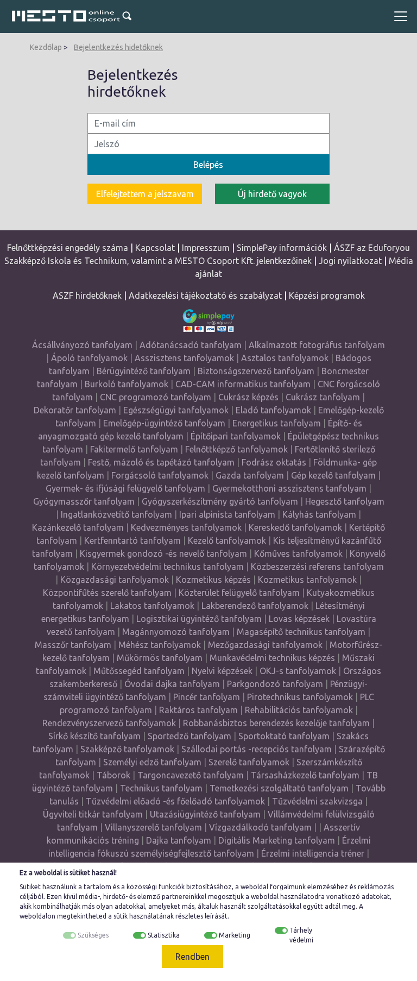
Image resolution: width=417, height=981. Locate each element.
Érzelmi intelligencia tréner (312, 853)
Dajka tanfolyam (178, 840)
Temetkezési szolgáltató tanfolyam (279, 788)
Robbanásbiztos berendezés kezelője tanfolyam (276, 723)
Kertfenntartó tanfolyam (132, 540)
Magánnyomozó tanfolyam (176, 632)
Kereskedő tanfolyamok (295, 527)
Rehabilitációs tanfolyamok (299, 710)
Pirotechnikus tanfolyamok (300, 697)
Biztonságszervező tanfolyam (256, 371)
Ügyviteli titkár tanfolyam (93, 814)
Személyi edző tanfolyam (152, 762)
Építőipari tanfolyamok (236, 436)
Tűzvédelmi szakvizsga (317, 801)
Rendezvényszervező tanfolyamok (109, 723)
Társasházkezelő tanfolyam (306, 775)
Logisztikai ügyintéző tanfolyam (199, 619)
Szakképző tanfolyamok (127, 749)
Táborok (113, 775)
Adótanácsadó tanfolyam (191, 345)
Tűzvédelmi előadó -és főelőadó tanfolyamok (175, 801)
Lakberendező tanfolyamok (254, 606)
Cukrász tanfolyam (323, 397)
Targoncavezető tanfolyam (190, 775)
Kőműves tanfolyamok (298, 553)
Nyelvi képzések (222, 671)
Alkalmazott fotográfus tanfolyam (317, 345)
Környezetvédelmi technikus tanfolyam (167, 566)
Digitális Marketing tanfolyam (276, 840)
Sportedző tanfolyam (189, 736)
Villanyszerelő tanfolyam (153, 827)
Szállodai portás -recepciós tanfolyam (257, 749)
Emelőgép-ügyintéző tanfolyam (164, 423)
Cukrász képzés (248, 397)
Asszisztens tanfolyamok (184, 358)
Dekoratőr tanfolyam (75, 410)
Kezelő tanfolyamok (227, 540)
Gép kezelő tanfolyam (333, 475)
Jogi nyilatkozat (350, 261)
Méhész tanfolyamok (159, 645)
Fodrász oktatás (274, 462)
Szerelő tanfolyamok (248, 762)
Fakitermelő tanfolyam (134, 449)
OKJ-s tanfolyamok (298, 671)
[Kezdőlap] (66, 16)
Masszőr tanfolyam (73, 645)
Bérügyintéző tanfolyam (144, 371)
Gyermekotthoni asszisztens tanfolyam (289, 488)
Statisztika (164, 935)
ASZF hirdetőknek (87, 295)
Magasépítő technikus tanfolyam (302, 632)
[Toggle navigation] (401, 16)
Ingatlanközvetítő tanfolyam (116, 514)
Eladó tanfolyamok (273, 410)
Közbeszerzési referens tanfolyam (317, 566)
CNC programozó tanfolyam (155, 397)
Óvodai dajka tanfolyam (172, 684)
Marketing (234, 935)
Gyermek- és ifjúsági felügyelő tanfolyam (125, 488)
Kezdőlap (46, 47)
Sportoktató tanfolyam (284, 736)
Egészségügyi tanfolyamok (176, 410)
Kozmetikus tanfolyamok (307, 579)
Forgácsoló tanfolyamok (159, 475)
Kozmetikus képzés (213, 579)
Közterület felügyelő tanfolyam (239, 593)
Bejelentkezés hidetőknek (118, 47)
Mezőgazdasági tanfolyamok (265, 645)
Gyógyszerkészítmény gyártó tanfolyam (220, 501)
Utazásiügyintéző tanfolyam (205, 814)
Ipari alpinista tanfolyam (227, 514)
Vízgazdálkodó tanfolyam (260, 827)
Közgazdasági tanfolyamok (114, 579)
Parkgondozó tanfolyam (275, 684)
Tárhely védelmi (301, 935)
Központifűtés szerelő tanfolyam (107, 593)
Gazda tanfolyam (250, 475)
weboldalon (37, 916)
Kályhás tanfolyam (319, 514)
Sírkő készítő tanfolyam (94, 736)
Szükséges (93, 935)
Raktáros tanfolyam (198, 710)
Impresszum (206, 248)
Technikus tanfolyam (161, 788)
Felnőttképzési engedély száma (67, 248)
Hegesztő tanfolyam (344, 501)
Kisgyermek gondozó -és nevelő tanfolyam (163, 553)
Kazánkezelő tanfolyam (78, 527)
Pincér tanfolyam (206, 697)
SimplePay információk (282, 248)
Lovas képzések (299, 619)
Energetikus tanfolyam (276, 423)
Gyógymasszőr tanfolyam (84, 501)
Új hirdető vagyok (272, 194)
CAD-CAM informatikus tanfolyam (244, 384)
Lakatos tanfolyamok (152, 606)
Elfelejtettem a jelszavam (145, 194)
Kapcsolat (155, 248)
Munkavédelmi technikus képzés (272, 658)
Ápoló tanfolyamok (89, 358)
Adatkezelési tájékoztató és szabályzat (205, 295)
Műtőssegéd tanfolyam (139, 671)
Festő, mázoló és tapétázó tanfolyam (161, 462)
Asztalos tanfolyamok (284, 358)
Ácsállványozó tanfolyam (82, 345)
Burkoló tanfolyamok (126, 384)
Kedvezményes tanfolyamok (186, 527)
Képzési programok (327, 295)
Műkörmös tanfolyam (160, 658)
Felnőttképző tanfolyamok (236, 449)
